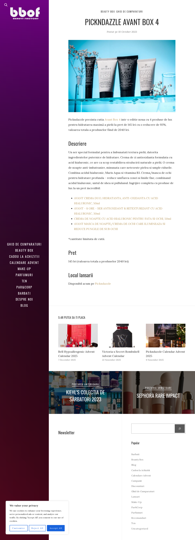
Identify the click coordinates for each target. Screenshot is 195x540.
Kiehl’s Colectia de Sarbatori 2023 (85, 395)
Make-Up (24, 268)
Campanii (136, 480)
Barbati (24, 293)
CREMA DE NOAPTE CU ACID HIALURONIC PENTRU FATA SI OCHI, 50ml (122, 218)
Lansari (135, 496)
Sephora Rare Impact (158, 395)
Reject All (37, 528)
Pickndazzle (103, 283)
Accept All (56, 528)
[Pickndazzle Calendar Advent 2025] (165, 335)
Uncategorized (139, 528)
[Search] (180, 428)
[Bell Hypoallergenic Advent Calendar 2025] (78, 335)
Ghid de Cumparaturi (24, 244)
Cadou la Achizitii (24, 256)
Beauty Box (24, 250)
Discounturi (137, 486)
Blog (24, 305)
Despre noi (24, 299)
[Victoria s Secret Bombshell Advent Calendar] (122, 335)
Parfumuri (24, 274)
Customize (18, 528)
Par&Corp (24, 287)
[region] (37, 517)
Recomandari (138, 517)
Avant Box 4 (112, 119)
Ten (24, 281)
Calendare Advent (24, 262)
